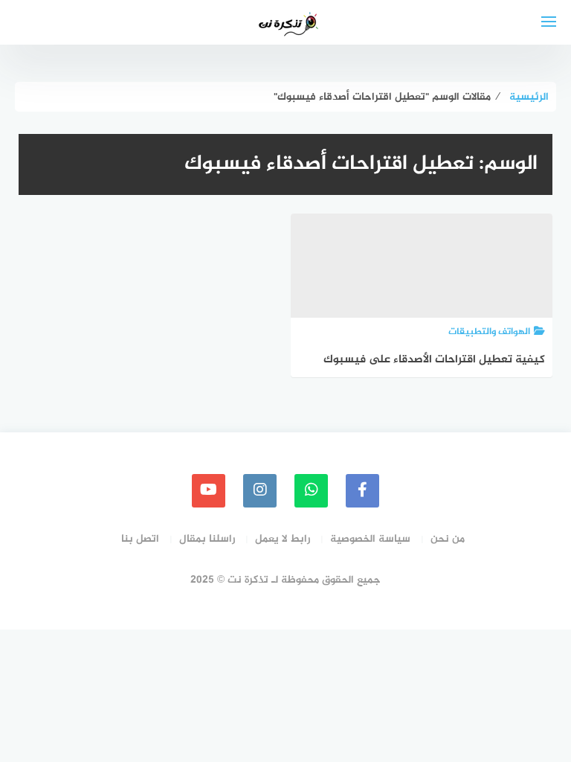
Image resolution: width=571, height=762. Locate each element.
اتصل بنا (140, 539)
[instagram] (260, 491)
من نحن (447, 539)
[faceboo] (362, 491)
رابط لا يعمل (282, 539)
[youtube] (208, 491)
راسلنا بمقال (207, 539)
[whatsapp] (311, 491)
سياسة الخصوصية (370, 539)
